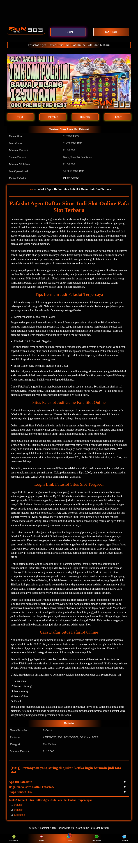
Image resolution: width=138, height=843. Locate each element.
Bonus (41, 840)
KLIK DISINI (71, 178)
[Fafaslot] (26, 29)
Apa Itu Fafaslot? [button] (67, 782)
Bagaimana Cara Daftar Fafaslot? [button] (67, 787)
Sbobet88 (19, 814)
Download (13, 840)
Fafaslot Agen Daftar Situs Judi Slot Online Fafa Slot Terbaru (69, 44)
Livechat (124, 840)
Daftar (69, 840)
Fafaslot (18, 804)
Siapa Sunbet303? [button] (67, 792)
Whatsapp (96, 840)
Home (30, 189)
